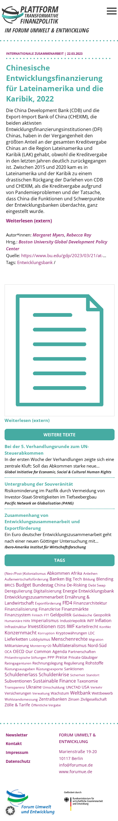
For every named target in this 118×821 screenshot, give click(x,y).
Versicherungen (18, 693)
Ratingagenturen (18, 663)
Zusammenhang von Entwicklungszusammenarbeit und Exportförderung (42, 521)
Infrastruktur (16, 626)
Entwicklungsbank (35, 262)
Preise (61, 657)
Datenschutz (18, 761)
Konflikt (105, 627)
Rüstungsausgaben (20, 668)
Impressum (17, 752)
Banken (57, 579)
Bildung (89, 579)
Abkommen (58, 573)
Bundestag (42, 585)
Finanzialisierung (21, 609)
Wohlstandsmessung (21, 699)
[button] (10, 810)
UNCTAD (73, 687)
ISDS (61, 626)
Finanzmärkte (75, 609)
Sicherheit (77, 675)
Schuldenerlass (21, 674)
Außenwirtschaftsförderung (26, 579)
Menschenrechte (69, 639)
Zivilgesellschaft (93, 699)
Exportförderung (48, 603)
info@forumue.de (76, 765)
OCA (8, 651)
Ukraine (34, 687)
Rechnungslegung (47, 663)
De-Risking (77, 585)
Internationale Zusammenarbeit (35, 53)
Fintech (37, 615)
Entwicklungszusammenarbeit (34, 597)
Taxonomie (87, 681)
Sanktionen (74, 668)
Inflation (103, 620)
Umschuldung (54, 687)
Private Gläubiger (83, 657)
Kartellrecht (87, 626)
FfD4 (67, 603)
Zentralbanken (53, 699)
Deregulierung (18, 591)
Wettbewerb (102, 693)
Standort (92, 675)
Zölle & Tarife (17, 704)
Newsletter (16, 735)
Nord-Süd (97, 645)
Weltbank (80, 693)
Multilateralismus (69, 645)
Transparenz (15, 687)
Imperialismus (45, 620)
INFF (90, 620)
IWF (70, 626)
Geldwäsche (82, 615)
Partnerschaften (82, 651)
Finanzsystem (18, 614)
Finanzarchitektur (90, 603)
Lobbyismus (39, 639)
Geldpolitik (61, 614)
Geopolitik (102, 614)
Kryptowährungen (71, 633)
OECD (18, 651)
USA (85, 687)
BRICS (10, 585)
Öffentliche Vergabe (46, 705)
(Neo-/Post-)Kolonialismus (25, 573)
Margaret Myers (48, 235)
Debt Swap (96, 585)
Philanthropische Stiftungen (25, 657)
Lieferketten (16, 639)
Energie (70, 591)
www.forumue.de (75, 771)
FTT (46, 615)
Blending (104, 579)
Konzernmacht (21, 633)
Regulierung (74, 663)
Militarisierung (17, 645)
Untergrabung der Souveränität (39, 484)
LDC (91, 633)
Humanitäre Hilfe (17, 621)
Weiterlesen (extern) (29, 221)
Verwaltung (41, 693)
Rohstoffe (94, 663)
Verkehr (97, 687)
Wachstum (60, 693)
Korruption (46, 633)
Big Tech (74, 579)
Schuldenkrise (54, 674)
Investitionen (42, 626)
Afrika (76, 573)
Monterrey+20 (40, 646)
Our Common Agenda (46, 651)
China (60, 585)
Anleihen (90, 573)
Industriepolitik (73, 620)
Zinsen (73, 699)
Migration (96, 639)
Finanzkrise (49, 609)
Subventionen (18, 681)
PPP (51, 657)
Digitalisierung (48, 591)
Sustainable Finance (54, 681)
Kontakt (14, 743)
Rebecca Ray (78, 235)
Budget (23, 585)
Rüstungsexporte (49, 668)
